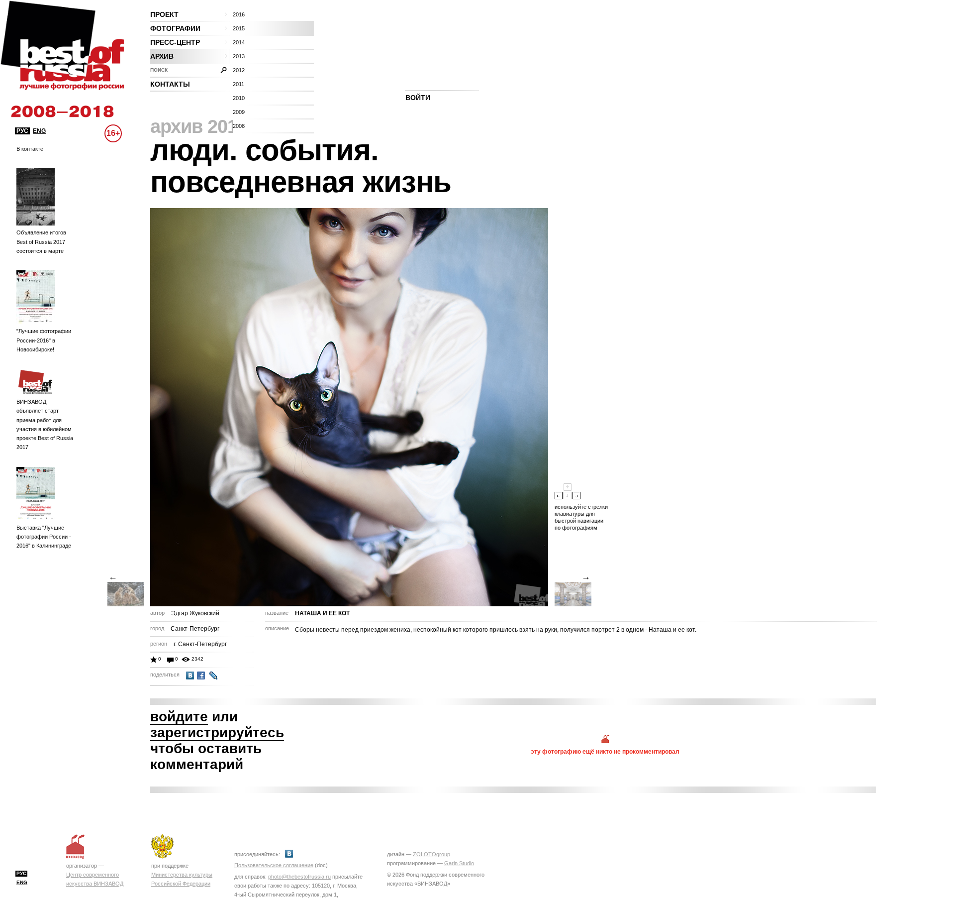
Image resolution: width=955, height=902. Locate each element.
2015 (239, 28)
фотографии (175, 28)
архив (162, 56)
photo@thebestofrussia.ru (299, 877)
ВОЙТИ (417, 98)
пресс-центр (175, 42)
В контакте (29, 149)
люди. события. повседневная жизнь (300, 166)
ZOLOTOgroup (431, 854)
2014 (239, 42)
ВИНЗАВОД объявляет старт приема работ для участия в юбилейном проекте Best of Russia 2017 (44, 424)
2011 (238, 84)
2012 (239, 70)
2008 (239, 126)
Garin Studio (459, 863)
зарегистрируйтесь (217, 732)
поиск (159, 70)
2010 (239, 98)
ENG (39, 130)
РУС (22, 130)
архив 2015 (198, 126)
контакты (170, 84)
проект (164, 14)
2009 (239, 112)
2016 (239, 14)
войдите (179, 716)
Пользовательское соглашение (273, 865)
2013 (239, 56)
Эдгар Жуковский (195, 613)
